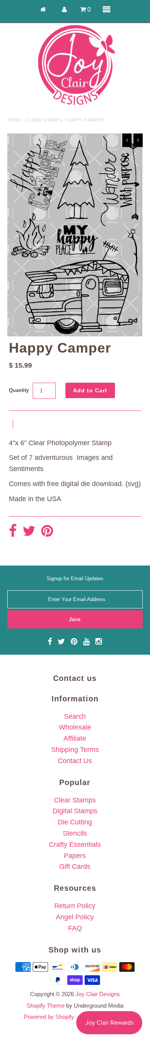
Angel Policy (75, 917)
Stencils (75, 833)
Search (75, 716)
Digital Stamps (75, 811)
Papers (75, 856)
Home (14, 120)
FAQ (75, 928)
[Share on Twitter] (29, 531)
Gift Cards (74, 866)
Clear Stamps (75, 800)
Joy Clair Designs (97, 994)
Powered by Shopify (49, 1016)
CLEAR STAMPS (44, 120)
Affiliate (74, 738)
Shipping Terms (75, 749)
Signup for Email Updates (75, 578)
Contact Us (75, 761)
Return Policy (74, 906)
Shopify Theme (46, 1005)
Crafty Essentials (75, 844)
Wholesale (75, 727)
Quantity (19, 390)
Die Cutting (75, 822)
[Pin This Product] (47, 531)
